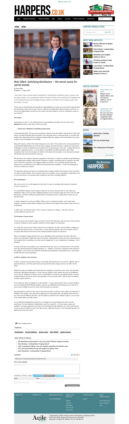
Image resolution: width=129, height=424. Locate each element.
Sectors (67, 19)
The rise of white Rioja (101, 140)
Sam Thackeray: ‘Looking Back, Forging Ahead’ (34, 351)
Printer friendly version (24, 323)
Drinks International (104, 403)
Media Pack (90, 19)
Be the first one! (41, 358)
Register (68, 400)
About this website (70, 396)
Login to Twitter (60, 376)
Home (17, 27)
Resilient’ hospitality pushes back (38, 129)
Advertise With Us (56, 395)
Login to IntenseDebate (37, 376)
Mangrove (17, 124)
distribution (19, 332)
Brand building (31, 332)
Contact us (36, 395)
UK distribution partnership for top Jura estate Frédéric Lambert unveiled (43, 341)
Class (101, 405)
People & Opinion (43, 19)
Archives (85, 399)
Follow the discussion (78, 355)
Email (37, 378)
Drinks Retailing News (105, 400)
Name (16, 378)
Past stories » (110, 155)
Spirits (60, 19)
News (18, 19)
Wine (53, 19)
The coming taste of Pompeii (104, 147)
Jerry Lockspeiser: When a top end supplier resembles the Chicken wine (43, 346)
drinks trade (43, 332)
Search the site (69, 407)
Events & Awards (78, 19)
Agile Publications (104, 396)
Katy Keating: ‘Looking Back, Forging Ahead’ (33, 344)
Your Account (88, 395)
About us (19, 395)
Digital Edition (69, 405)
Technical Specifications (55, 399)
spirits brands (65, 332)
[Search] (110, 18)
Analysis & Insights (29, 19)
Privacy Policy (69, 410)
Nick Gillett (54, 332)
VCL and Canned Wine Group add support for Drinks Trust (38, 348)
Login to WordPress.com (49, 376)
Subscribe (108, 32)
